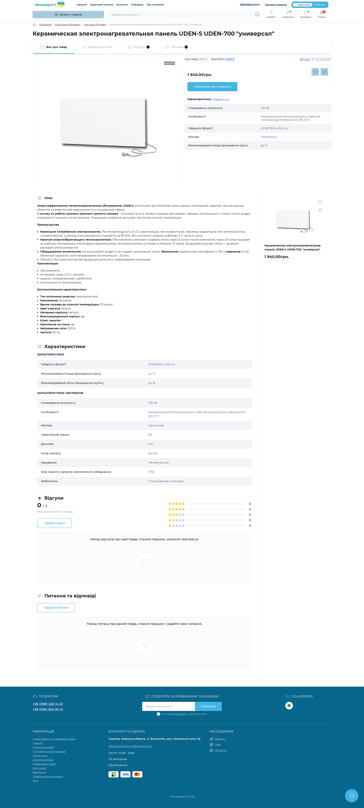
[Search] (257, 14)
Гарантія (82, 4)
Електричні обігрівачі (67, 24)
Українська (303, 4)
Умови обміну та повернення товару (54, 738)
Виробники (39, 772)
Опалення (45, 24)
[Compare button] (324, 72)
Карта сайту (40, 768)
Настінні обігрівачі (95, 24)
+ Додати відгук (54, 523)
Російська (319, 4)
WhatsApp (221, 750)
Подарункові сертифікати (48, 776)
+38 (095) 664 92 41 (48, 709)
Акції (35, 780)
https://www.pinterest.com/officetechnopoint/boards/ (289, 705)
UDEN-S (229, 59)
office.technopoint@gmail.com (129, 746)
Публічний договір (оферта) (49, 751)
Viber (218, 744)
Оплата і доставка (43, 747)
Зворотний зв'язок (101, 4)
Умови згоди (179, 714)
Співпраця (137, 4)
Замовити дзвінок (276, 4)
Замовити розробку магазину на (182, 800)
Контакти (122, 4)
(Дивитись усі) (221, 99)
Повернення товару (44, 764)
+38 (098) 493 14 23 (48, 704)
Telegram (220, 738)
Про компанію (155, 4)
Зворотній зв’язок (43, 759)
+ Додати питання (56, 607)
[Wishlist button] (315, 72)
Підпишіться (208, 706)
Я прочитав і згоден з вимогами (184, 714)
